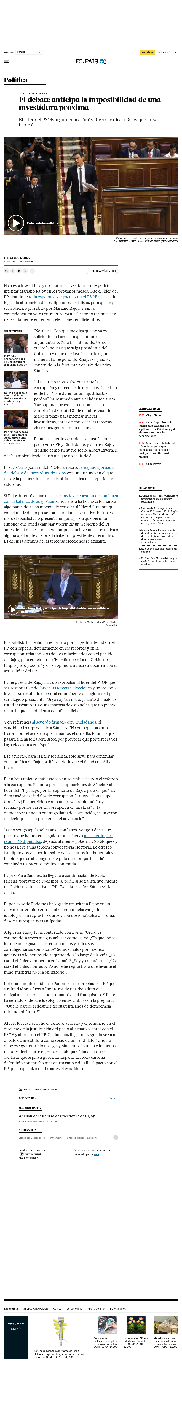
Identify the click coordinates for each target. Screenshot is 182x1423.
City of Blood (154, 415)
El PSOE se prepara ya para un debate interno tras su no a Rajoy (15, 360)
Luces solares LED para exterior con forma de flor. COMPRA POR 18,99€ (136, 1342)
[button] (91, 186)
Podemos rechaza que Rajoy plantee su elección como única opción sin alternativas (16, 438)
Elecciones (92, 1137)
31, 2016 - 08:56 (23, 262)
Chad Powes (153, 463)
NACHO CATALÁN (41, 1121)
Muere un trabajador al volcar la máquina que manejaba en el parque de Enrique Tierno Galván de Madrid (157, 449)
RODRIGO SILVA (26, 1121)
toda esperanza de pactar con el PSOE (63, 296)
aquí (96, 1154)
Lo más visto (147, 488)
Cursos (57, 1308)
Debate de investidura (32, 93)
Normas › (113, 1098)
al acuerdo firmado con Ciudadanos (64, 722)
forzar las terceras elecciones (65, 687)
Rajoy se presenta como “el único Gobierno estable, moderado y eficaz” (16, 398)
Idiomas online (96, 1308)
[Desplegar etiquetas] (115, 1137)
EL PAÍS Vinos (118, 1308)
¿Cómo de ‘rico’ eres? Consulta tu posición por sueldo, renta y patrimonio (159, 498)
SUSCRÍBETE (148, 52)
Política (15, 80)
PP (45, 1137)
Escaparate (11, 1308)
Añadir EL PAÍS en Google (104, 271)
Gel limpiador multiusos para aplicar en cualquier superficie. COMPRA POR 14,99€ (106, 1342)
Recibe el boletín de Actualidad (40, 1089)
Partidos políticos (75, 1137)
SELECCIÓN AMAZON (35, 1308)
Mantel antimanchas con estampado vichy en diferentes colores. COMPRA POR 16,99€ (166, 1342)
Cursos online (74, 1308)
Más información (28, 1157)
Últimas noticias (149, 408)
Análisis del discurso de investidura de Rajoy (57, 1116)
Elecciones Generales (30, 1137)
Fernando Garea (17, 257)
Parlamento (56, 1137)
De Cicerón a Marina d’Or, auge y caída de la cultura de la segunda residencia (159, 561)
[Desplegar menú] (7, 61)
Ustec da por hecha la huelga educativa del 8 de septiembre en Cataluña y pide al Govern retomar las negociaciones (157, 429)
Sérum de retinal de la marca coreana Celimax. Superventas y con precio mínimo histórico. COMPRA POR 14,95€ (59, 1354)
